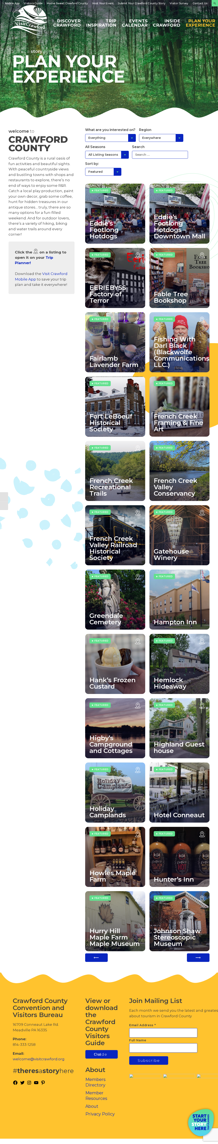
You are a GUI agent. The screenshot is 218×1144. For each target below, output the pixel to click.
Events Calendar (135, 22)
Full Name (137, 1040)
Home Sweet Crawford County (67, 3)
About (91, 1106)
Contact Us (200, 3)
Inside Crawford (166, 22)
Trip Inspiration (101, 22)
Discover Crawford (67, 22)
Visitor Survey (179, 3)
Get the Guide (100, 1054)
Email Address (142, 1025)
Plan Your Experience (200, 22)
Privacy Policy (100, 1114)
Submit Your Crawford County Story (141, 3)
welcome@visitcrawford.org (39, 1059)
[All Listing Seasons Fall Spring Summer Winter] (107, 155)
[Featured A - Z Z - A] (103, 172)
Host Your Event (103, 3)
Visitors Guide (33, 3)
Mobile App (12, 3)
